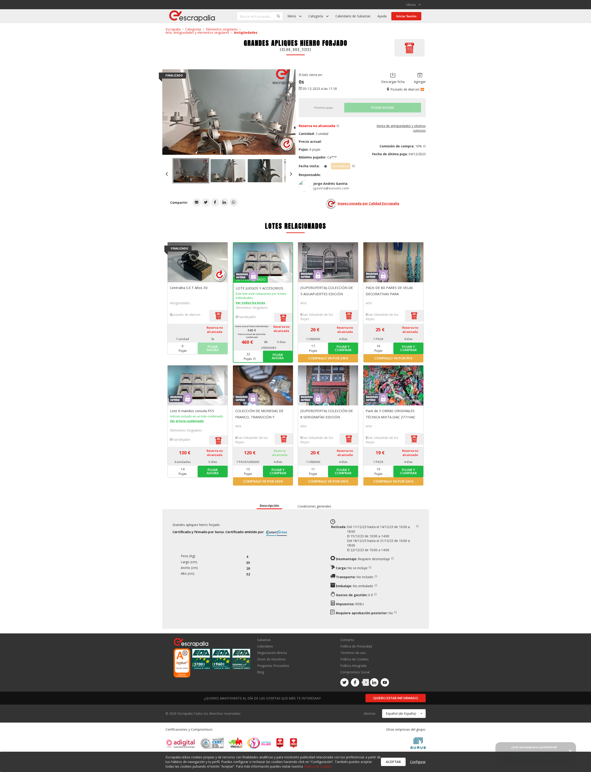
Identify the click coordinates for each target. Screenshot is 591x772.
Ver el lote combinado (187, 421)
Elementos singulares (222, 29)
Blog (260, 672)
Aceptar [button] (393, 762)
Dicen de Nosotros (271, 659)
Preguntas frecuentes (273, 665)
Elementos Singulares (252, 307)
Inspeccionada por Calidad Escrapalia (368, 203)
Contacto (347, 640)
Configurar (418, 762)
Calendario (265, 646)
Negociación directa (272, 652)
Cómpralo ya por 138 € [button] (328, 358)
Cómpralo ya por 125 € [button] (393, 481)
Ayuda (382, 16)
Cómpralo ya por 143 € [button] (328, 481)
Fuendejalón (247, 317)
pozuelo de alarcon (186, 314)
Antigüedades (245, 32)
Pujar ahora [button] (278, 356)
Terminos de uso (353, 652)
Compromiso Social (355, 672)
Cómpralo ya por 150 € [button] (263, 481)
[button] (197, 202)
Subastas (264, 640)
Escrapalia (173, 29)
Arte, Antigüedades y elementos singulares (197, 32)
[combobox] (404, 713)
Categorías (193, 29)
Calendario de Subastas (353, 16)
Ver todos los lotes (250, 303)
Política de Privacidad (356, 646)
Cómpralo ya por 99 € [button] (393, 358)
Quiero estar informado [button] (395, 698)
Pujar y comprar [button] (343, 348)
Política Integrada (353, 665)
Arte (303, 303)
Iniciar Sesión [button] (406, 16)
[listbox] (413, 4)
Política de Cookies (354, 659)
